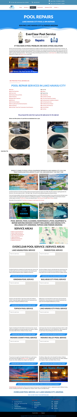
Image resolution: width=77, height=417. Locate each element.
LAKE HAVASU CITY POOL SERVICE (53, 308)
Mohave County (25, 358)
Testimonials (40, 7)
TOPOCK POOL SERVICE (23, 308)
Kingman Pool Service (15, 240)
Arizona (25, 54)
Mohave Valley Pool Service (17, 233)
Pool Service (22, 198)
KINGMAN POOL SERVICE (24, 279)
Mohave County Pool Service (17, 231)
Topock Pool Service (15, 237)
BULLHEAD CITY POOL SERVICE (53, 279)
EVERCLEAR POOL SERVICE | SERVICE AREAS (39, 246)
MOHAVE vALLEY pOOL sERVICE (53, 338)
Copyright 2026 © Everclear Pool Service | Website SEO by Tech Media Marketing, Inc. (38, 416)
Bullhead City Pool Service (16, 238)
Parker (21, 54)
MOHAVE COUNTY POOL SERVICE (23, 338)
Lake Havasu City (52, 53)
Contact (55, 7)
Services (26, 7)
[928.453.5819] (32, 2)
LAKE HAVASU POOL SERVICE (23, 250)
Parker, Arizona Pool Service (17, 236)
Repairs (32, 7)
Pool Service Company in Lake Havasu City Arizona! (33, 200)
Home (20, 7)
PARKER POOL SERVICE (53, 250)
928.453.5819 (36, 2)
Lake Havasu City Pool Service (17, 234)
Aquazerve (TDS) (48, 7)
